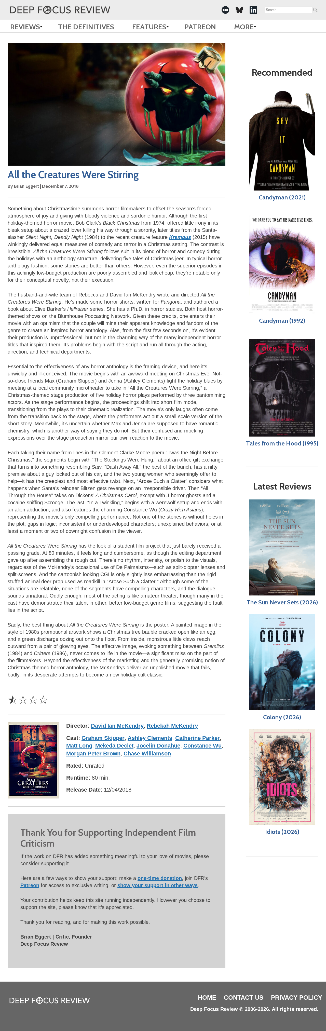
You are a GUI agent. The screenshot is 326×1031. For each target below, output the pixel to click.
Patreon (200, 26)
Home (207, 997)
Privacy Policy (296, 997)
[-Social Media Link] (225, 10)
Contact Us (243, 997)
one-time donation (160, 878)
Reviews (25, 26)
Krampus (180, 237)
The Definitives (86, 26)
